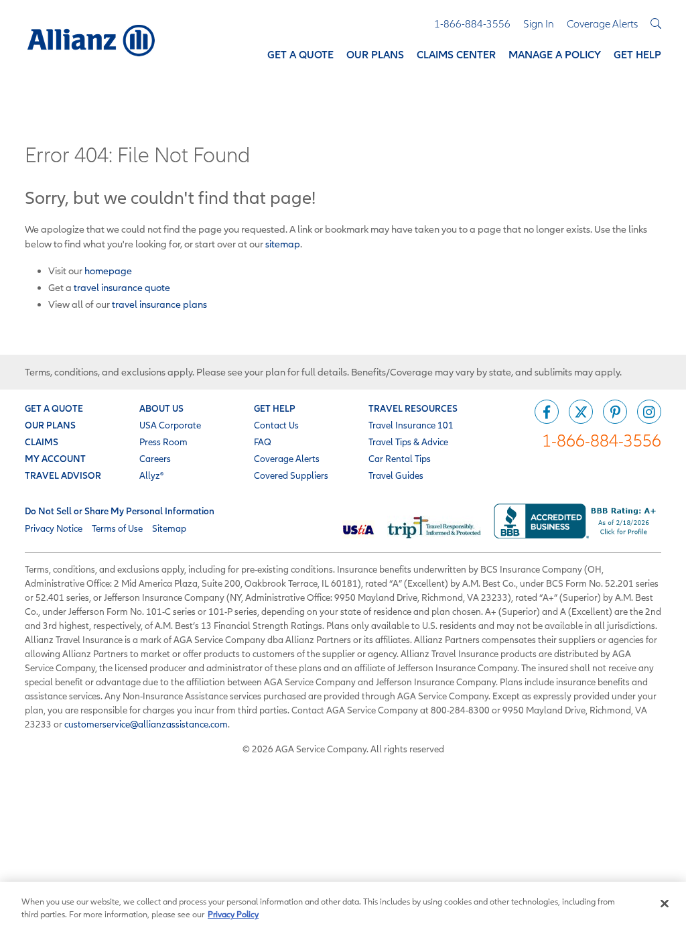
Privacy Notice (53, 528)
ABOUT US (161, 408)
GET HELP (274, 408)
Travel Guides (395, 475)
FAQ (262, 442)
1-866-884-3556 (601, 440)
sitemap (282, 243)
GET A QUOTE (54, 408)
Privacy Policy (233, 914)
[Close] (664, 904)
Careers (155, 458)
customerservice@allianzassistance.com (146, 724)
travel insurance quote (122, 287)
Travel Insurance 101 (411, 425)
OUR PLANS (50, 425)
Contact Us (276, 425)
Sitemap (169, 528)
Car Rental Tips (399, 458)
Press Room (163, 442)
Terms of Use (117, 528)
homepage (108, 270)
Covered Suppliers (291, 475)
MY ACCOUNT (55, 458)
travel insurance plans (159, 304)
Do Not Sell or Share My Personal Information (119, 511)
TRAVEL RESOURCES (413, 408)
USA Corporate (170, 425)
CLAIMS (41, 442)
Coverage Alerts (287, 458)
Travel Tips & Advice (408, 442)
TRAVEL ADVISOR (63, 475)
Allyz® (151, 475)
